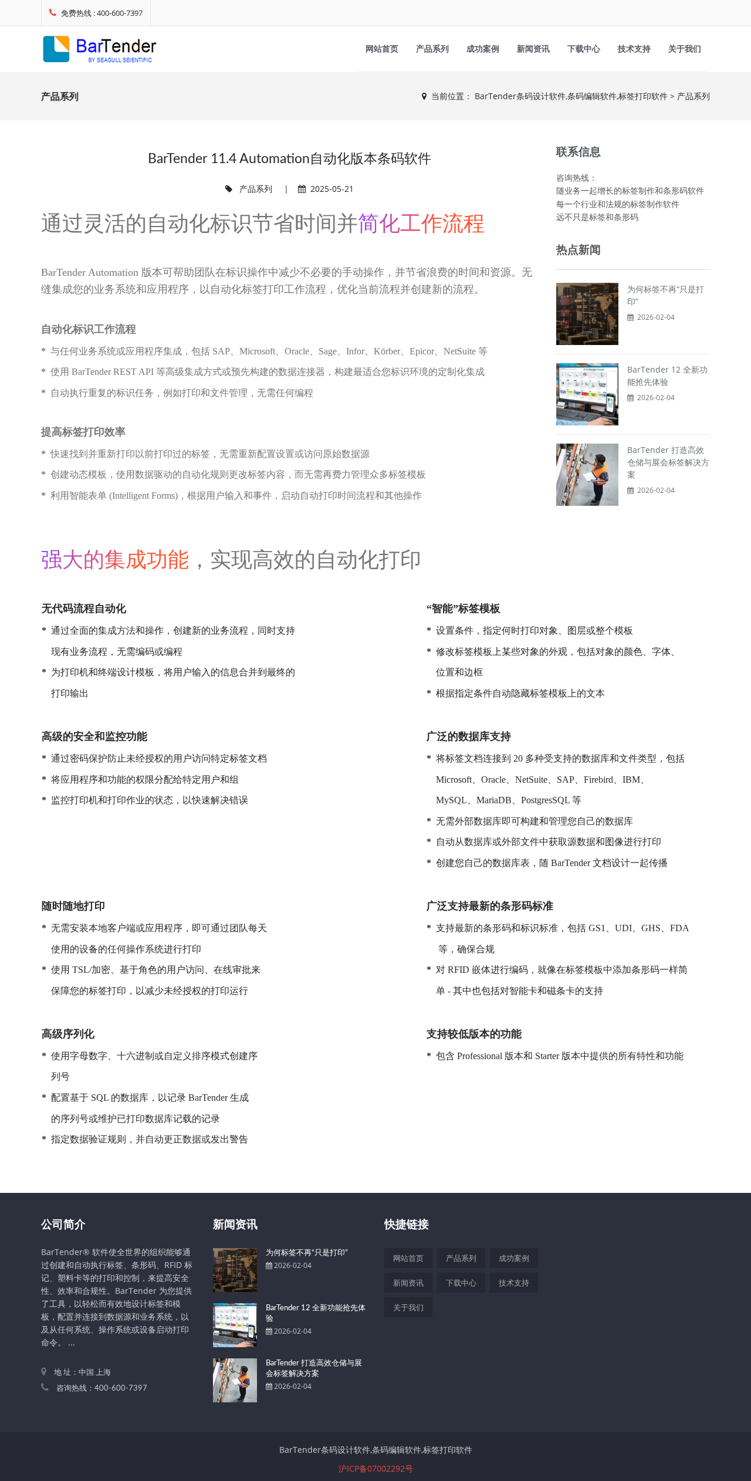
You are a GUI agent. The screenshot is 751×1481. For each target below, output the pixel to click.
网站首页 (382, 48)
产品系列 (432, 48)
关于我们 (684, 48)
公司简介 (63, 1224)
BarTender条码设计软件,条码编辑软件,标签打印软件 (571, 96)
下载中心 (583, 48)
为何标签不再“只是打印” (307, 1253)
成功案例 (482, 48)
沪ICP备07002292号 (376, 1468)
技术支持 (634, 48)
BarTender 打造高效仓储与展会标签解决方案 (668, 462)
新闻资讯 (533, 48)
